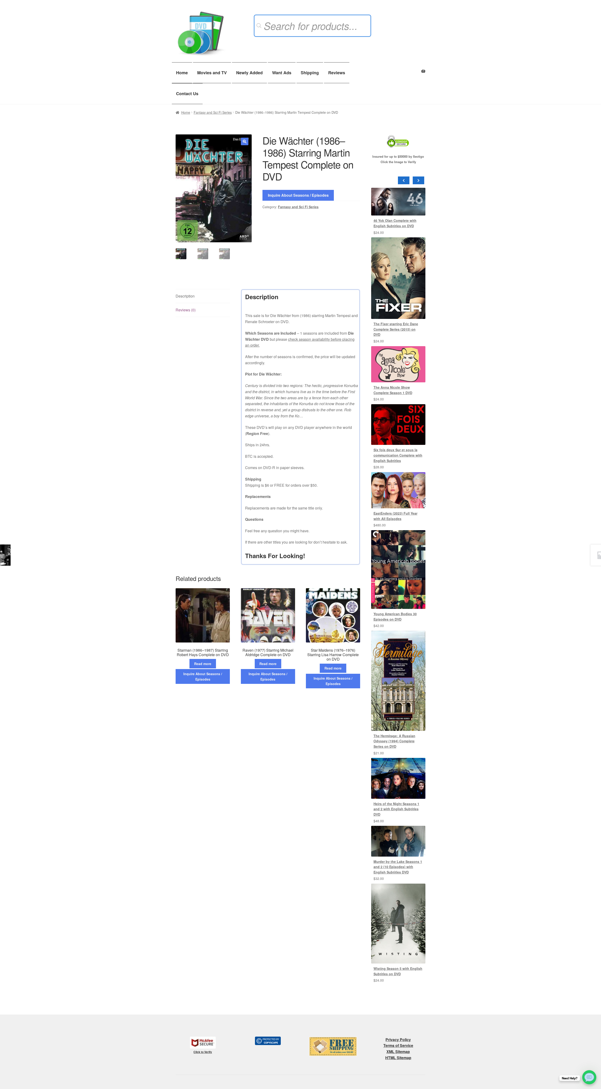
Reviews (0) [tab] (186, 310)
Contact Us (187, 93)
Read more (202, 663)
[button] (244, 141)
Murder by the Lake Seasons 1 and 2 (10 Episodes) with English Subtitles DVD (398, 866)
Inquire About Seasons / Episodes (298, 195)
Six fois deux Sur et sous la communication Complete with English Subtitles (398, 455)
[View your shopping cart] (398, 68)
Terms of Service (398, 1045)
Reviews (336, 73)
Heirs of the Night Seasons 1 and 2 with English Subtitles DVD (396, 809)
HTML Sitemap (398, 1057)
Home (182, 73)
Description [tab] (185, 296)
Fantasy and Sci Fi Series (213, 112)
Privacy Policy (398, 1039)
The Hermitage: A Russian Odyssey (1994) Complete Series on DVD (394, 741)
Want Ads (281, 73)
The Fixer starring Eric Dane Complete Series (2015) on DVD (396, 329)
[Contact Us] (589, 1077)
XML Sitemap (398, 1051)
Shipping (310, 73)
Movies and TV (212, 73)
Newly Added (249, 73)
